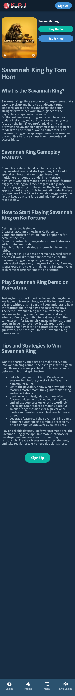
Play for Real (55, 38)
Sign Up (63, 6)
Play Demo (56, 29)
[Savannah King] (19, 37)
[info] (33, 55)
